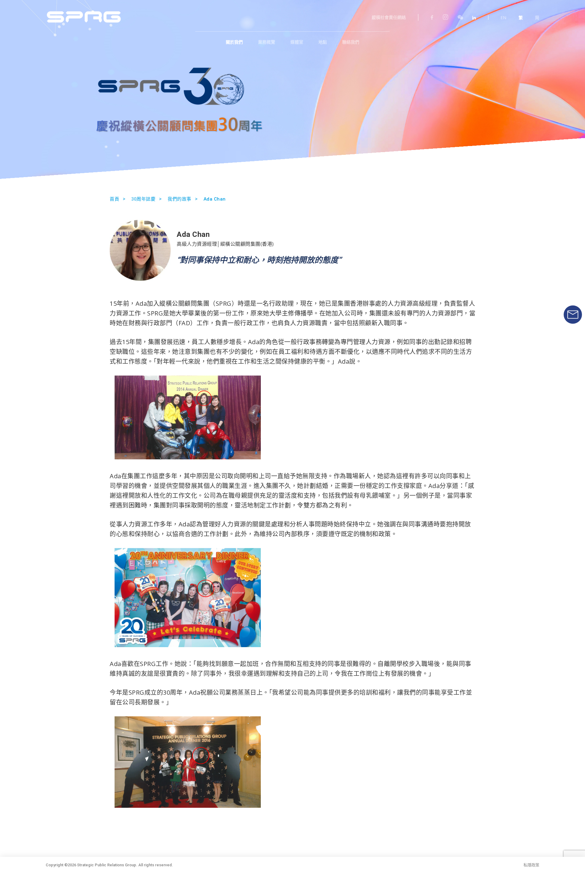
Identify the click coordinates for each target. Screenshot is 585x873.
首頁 (114, 199)
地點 (322, 42)
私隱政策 (531, 865)
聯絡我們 (350, 42)
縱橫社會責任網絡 (389, 17)
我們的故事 (179, 199)
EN (503, 18)
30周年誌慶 (143, 199)
